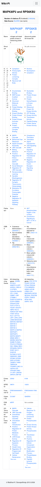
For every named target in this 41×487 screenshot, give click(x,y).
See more (13, 459)
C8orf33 (19, 291)
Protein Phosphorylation (31, 420)
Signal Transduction (31, 142)
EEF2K (32, 283)
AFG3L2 (13, 283)
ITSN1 (12, 314)
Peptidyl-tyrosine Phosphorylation (31, 462)
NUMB (12, 342)
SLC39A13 (13, 354)
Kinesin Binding (17, 113)
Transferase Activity (30, 118)
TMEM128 (13, 364)
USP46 (12, 368)
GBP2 (12, 310)
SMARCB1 (13, 356)
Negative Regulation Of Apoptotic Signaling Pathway (16, 200)
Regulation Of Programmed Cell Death (16, 451)
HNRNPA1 (31, 287)
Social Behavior (17, 166)
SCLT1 (17, 350)
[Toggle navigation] (36, 3)
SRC (30, 299)
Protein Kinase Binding (17, 116)
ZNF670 (12, 374)
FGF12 (12, 305)
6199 (26, 378)
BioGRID (17, 21)
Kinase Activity (32, 115)
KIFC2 (17, 314)
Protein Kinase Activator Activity (17, 121)
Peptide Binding (32, 121)
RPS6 (26, 299)
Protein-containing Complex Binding (15, 128)
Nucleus (29, 69)
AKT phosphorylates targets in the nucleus (32, 211)
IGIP (16, 312)
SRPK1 (27, 301)
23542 (12, 378)
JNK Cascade (16, 147)
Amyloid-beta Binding (16, 92)
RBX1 (20, 346)
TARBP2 (13, 362)
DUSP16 (13, 299)
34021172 (34, 232)
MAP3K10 (13, 324)
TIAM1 (18, 362)
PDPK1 (27, 297)
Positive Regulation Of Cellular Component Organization (31, 443)
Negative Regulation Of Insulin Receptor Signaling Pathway (31, 165)
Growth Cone (16, 447)
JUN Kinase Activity (16, 438)
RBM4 (16, 346)
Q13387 (12, 396)
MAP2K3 (13, 322)
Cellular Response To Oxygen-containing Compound (31, 412)
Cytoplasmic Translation (31, 136)
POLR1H (13, 344)
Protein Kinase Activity (31, 96)
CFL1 (12, 293)
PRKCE (32, 297)
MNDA (12, 338)
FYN (26, 287)
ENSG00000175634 (31, 391)
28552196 (15, 247)
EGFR (12, 301)
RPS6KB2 (31, 30)
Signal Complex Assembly (17, 144)
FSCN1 (12, 307)
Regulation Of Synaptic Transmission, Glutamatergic (16, 183)
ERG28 (12, 303)
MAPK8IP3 (14, 334)
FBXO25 (32, 285)
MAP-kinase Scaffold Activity (16, 97)
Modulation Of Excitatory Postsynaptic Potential (16, 191)
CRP (17, 295)
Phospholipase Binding (31, 456)
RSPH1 (19, 348)
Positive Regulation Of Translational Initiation (31, 155)
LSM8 (12, 320)
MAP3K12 (13, 328)
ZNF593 (19, 372)
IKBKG (27, 289)
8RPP (12, 402)
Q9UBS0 (27, 396)
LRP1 (12, 318)
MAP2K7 (19, 322)
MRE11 (17, 338)
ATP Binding (31, 113)
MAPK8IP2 (16, 30)
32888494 (30, 243)
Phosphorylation (31, 432)
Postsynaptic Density (16, 72)
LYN (31, 291)
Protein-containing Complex (15, 77)
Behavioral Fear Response (17, 140)
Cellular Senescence (16, 456)
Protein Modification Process (31, 451)
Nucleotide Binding (30, 92)
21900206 (31, 18)
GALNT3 (18, 307)
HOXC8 (12, 312)
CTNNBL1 (13, 297)
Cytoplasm (15, 69)
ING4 (20, 312)
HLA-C (17, 310)
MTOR (34, 293)
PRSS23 (19, 344)
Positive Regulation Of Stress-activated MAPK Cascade (16, 159)
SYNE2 (17, 360)
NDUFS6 (19, 340)
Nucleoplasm (31, 71)
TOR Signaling (31, 145)
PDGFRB (34, 295)
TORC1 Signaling (30, 148)
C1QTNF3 (13, 289)
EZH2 (17, 303)
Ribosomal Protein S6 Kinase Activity (32, 109)
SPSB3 (18, 358)
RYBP (12, 350)
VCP (16, 368)
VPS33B (13, 370)
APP (18, 285)
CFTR (35, 281)
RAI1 (11, 346)
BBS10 (18, 287)
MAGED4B (18, 320)
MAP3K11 (13, 326)
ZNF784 (18, 374)
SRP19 (12, 360)
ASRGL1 (13, 287)
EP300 (27, 285)
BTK (30, 281)
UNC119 (19, 366)
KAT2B (32, 289)
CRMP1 (12, 295)
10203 (27, 384)
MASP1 (18, 336)
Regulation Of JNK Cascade (16, 169)
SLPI (19, 354)
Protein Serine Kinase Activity (32, 124)
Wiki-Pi (5, 3)
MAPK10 (13, 330)
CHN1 (16, 293)
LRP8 (20, 318)
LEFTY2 (17, 316)
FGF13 (17, 305)
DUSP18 (19, 299)
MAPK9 (12, 336)
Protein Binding (17, 107)
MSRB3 (12, 340)
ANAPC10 (13, 285)
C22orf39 (13, 291)
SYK (31, 301)
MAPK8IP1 (14, 332)
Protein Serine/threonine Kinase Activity (32, 102)
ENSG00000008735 (16, 391)
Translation (30, 139)
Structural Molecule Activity (15, 103)
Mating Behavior (15, 151)
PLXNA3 (18, 342)
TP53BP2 (13, 366)
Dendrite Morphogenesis (17, 177)
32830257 (15, 230)
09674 (12, 384)
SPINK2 (12, 358)
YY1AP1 (13, 372)
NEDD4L (27, 295)
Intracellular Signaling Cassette (16, 416)
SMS (19, 356)
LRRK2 (27, 291)
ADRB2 (17, 281)
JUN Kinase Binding (16, 110)
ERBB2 (17, 301)
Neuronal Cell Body (16, 82)
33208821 (15, 241)
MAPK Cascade (15, 136)
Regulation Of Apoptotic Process (16, 443)
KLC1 (12, 316)
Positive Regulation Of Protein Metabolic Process (16, 431)
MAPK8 (19, 330)
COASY (27, 283)
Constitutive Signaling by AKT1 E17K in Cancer (31, 219)
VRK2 (18, 370)
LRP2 (16, 318)
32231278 (31, 263)
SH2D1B (13, 352)
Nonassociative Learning (17, 173)
